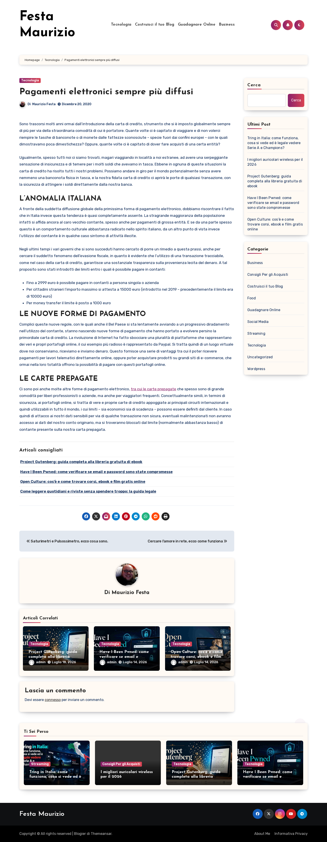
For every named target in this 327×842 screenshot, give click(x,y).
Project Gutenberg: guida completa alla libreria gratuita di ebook (52, 657)
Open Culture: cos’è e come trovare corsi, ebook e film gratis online (196, 657)
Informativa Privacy (291, 834)
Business (227, 25)
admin (41, 662)
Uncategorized (260, 357)
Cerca (254, 85)
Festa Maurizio (41, 814)
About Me (262, 834)
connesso (53, 700)
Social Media (257, 322)
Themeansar (101, 834)
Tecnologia (121, 25)
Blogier (80, 834)
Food (251, 298)
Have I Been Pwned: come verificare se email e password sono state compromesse (273, 203)
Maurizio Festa (44, 104)
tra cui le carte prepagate (153, 389)
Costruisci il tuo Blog (154, 25)
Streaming (256, 333)
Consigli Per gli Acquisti (267, 274)
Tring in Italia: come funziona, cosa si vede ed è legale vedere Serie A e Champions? (274, 143)
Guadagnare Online (197, 25)
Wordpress (256, 369)
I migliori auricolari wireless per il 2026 (275, 162)
